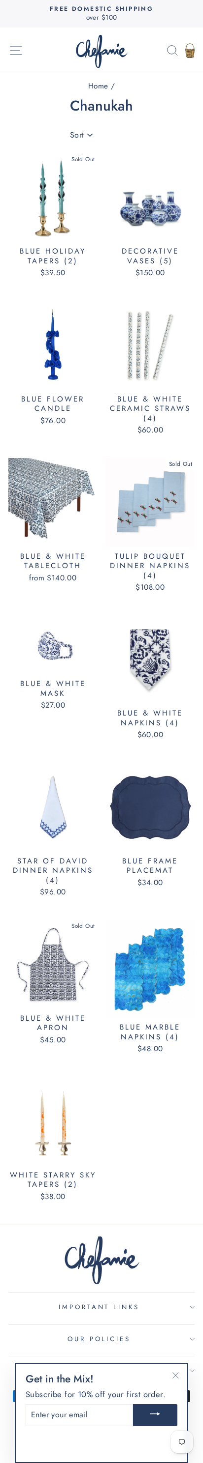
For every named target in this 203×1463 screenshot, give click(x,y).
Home (98, 86)
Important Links (99, 1307)
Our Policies (99, 1339)
